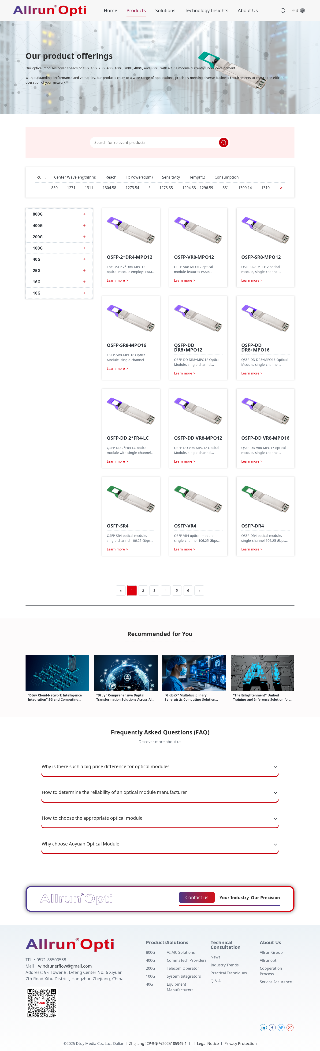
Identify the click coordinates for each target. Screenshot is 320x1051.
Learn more (117, 280)
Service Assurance (276, 981)
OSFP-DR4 (252, 526)
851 (226, 187)
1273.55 (166, 187)
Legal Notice (208, 1043)
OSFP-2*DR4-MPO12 (129, 257)
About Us (248, 10)
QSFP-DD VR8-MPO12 (198, 438)
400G (38, 225)
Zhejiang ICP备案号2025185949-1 (158, 1043)
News (215, 957)
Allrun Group (271, 952)
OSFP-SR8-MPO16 (126, 345)
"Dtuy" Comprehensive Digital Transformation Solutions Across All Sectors (124, 697)
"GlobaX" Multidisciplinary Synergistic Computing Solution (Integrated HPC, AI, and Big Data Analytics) (191, 697)
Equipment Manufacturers (180, 987)
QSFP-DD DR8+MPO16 (255, 348)
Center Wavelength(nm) (75, 177)
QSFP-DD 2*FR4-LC (128, 438)
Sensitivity (171, 177)
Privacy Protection (240, 1043)
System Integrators (184, 976)
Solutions (165, 10)
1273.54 (132, 187)
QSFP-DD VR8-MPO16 (265, 438)
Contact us (196, 897)
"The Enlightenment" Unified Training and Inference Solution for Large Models (261, 697)
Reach (111, 177)
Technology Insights (206, 10)
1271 (71, 187)
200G (38, 237)
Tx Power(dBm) (139, 177)
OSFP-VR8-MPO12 (194, 257)
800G (38, 214)
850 (54, 187)
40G (36, 259)
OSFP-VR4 (185, 526)
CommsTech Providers (187, 960)
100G (38, 248)
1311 (89, 187)
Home (110, 10)
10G (36, 293)
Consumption (227, 177)
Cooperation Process (271, 971)
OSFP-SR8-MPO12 (261, 257)
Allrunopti (268, 960)
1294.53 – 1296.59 (197, 187)
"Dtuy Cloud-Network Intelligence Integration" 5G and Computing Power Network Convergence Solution (55, 697)
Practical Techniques (229, 973)
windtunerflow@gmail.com (65, 966)
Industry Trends (225, 965)
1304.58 (109, 187)
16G (36, 282)
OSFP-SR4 (117, 526)
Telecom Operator (183, 968)
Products (136, 10)
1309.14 (245, 187)
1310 (265, 187)
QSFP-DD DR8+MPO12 (188, 348)
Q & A (216, 981)
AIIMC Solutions (181, 952)
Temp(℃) (197, 177)
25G (36, 270)
